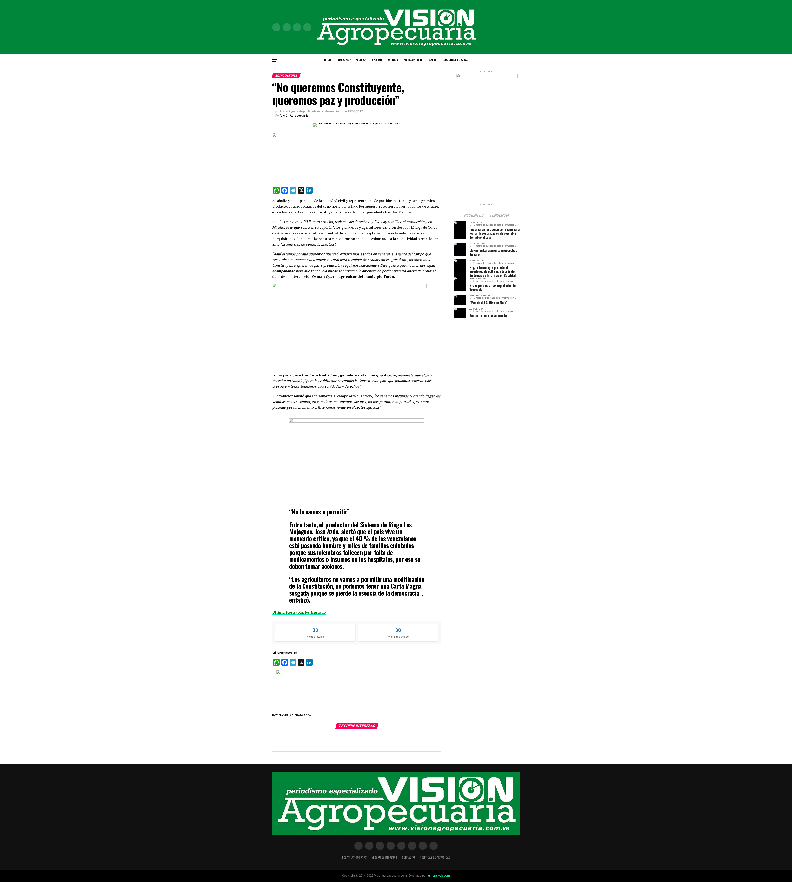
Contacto (408, 857)
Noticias (343, 59)
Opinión (393, 59)
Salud (433, 59)
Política (360, 59)
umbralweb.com (439, 875)
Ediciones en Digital (455, 59)
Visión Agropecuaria (294, 115)
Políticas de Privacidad (435, 857)
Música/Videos (413, 59)
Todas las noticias (354, 857)
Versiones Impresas (384, 857)
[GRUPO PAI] (356, 673)
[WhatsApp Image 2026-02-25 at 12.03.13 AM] (487, 77)
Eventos (377, 59)
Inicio (328, 59)
